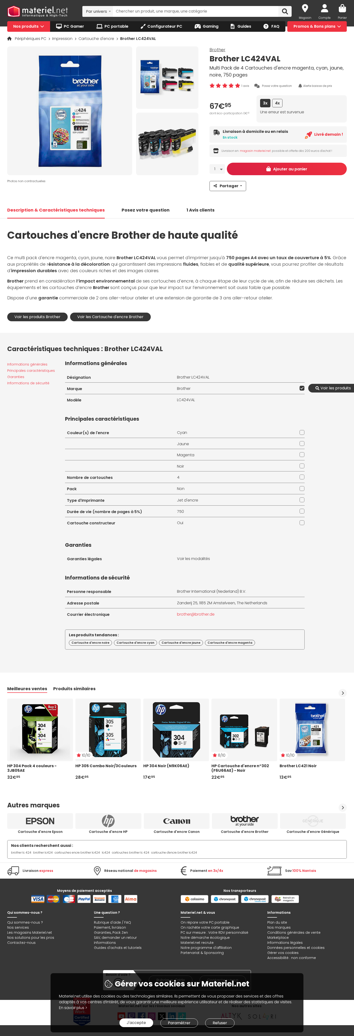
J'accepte (136, 1022)
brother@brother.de (196, 614)
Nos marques (279, 927)
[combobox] (97, 11)
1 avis (245, 86)
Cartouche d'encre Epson (40, 831)
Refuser (220, 1023)
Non (180, 488)
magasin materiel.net (255, 151)
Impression (62, 38)
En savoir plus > (73, 1007)
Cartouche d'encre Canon (177, 831)
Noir (180, 466)
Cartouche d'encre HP (108, 831)
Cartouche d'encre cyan (135, 643)
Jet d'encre (187, 500)
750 (180, 511)
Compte (325, 18)
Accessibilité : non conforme (291, 957)
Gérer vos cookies (283, 952)
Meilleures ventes (27, 689)
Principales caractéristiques (31, 370)
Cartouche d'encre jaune (181, 643)
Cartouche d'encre (97, 38)
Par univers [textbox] (96, 11)
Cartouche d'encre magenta (230, 643)
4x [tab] (277, 103)
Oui (180, 523)
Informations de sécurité (28, 383)
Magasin (305, 18)
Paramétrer (179, 1023)
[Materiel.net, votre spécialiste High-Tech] (37, 12)
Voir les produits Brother (37, 317)
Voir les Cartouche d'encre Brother (110, 317)
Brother (217, 50)
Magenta (185, 455)
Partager (229, 186)
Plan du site (277, 922)
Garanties (15, 376)
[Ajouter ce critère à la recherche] (301, 388)
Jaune (183, 444)
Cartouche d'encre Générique (313, 831)
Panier (342, 18)
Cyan (182, 432)
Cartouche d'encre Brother (245, 831)
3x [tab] (265, 103)
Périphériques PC (31, 38)
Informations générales (27, 364)
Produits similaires (74, 689)
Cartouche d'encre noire (90, 643)
